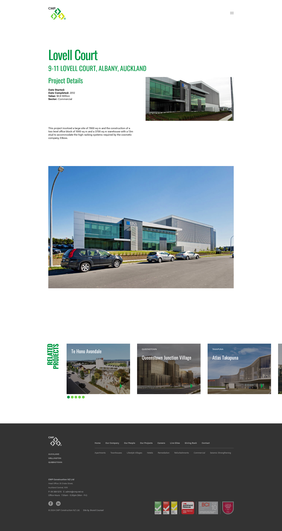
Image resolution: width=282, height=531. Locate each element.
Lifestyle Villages (134, 452)
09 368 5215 (56, 491)
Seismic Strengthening (220, 452)
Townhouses (116, 452)
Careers (161, 442)
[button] (232, 14)
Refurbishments (181, 452)
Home (98, 442)
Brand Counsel (97, 510)
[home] (57, 13)
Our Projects (146, 442)
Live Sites (175, 442)
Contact (206, 442)
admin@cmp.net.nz (74, 491)
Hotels (150, 452)
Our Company (112, 442)
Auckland (53, 454)
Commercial (199, 452)
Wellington (54, 458)
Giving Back (191, 442)
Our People (129, 442)
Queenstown (55, 462)
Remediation (163, 452)
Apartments (100, 452)
